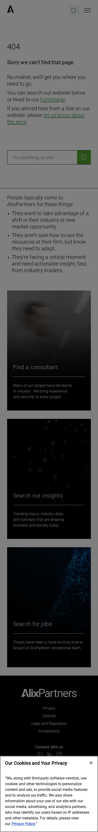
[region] (49, 794)
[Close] (91, 763)
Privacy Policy (23, 824)
